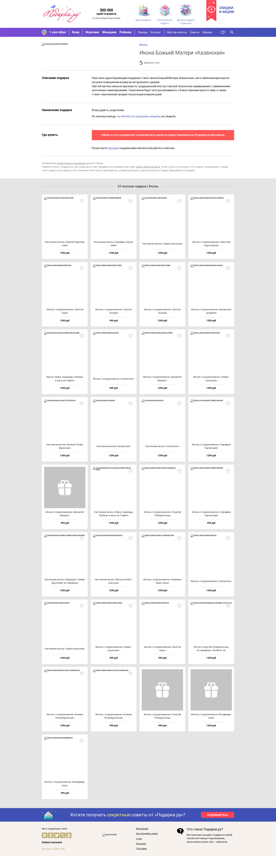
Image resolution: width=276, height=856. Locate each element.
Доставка (141, 849)
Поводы (143, 32)
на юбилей (123, 116)
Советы (194, 32)
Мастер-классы (177, 32)
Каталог (156, 32)
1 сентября (57, 32)
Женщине (109, 32)
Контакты (141, 844)
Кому (75, 32)
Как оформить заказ (147, 834)
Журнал (207, 32)
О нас (139, 839)
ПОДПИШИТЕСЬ (217, 815)
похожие (113, 148)
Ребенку (125, 32)
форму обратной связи (148, 167)
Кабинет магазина (52, 842)
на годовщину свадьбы (145, 116)
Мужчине (92, 32)
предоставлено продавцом (71, 163)
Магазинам (142, 829)
